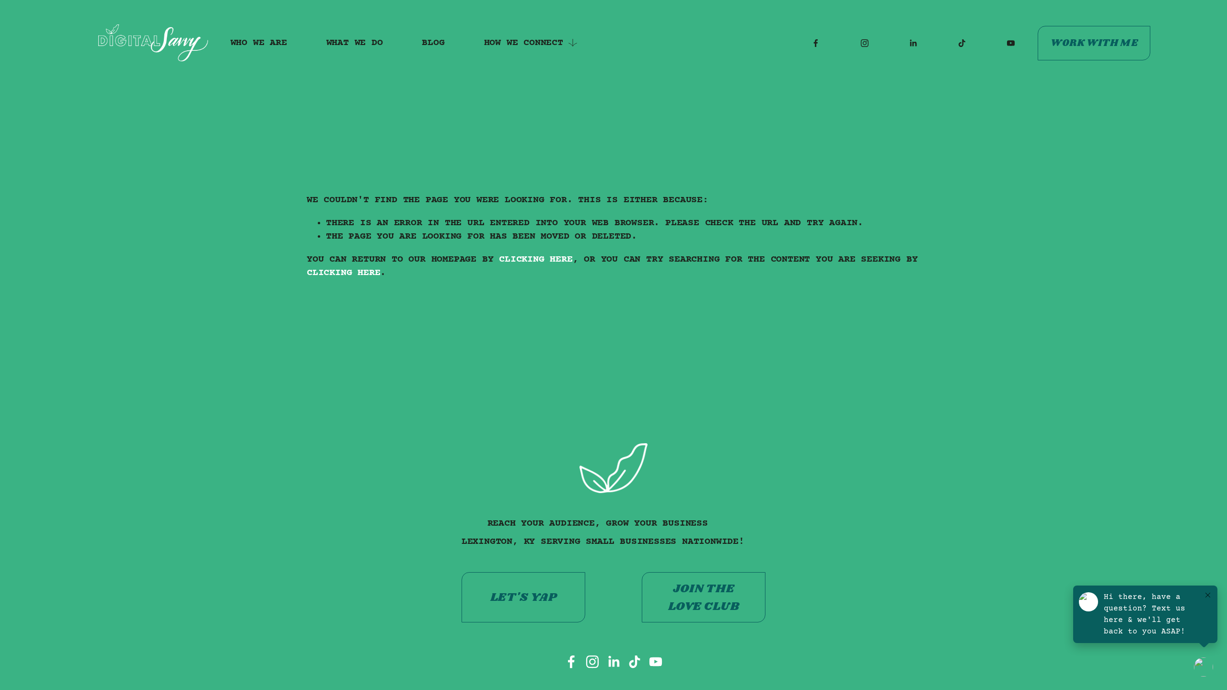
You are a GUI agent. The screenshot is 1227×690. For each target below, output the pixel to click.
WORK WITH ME (1094, 43)
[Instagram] (864, 43)
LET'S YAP (523, 597)
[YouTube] (1011, 43)
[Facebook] (816, 43)
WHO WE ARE (259, 42)
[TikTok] (962, 43)
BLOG (433, 42)
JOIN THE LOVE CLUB (704, 597)
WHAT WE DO (354, 42)
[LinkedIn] (913, 43)
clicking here (535, 259)
